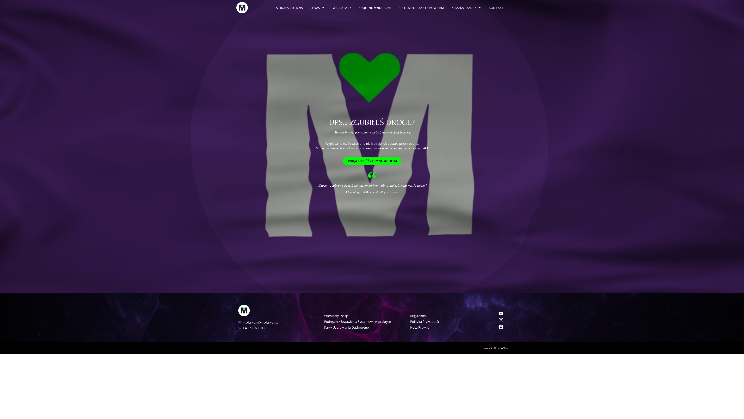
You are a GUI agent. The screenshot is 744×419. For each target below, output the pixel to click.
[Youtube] (501, 313)
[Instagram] (501, 320)
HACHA (503, 348)
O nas (315, 8)
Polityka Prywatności (425, 321)
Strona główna (289, 8)
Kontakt (496, 8)
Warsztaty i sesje (336, 316)
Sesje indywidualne (375, 8)
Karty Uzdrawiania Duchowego (346, 327)
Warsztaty (342, 8)
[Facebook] (501, 327)
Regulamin (418, 316)
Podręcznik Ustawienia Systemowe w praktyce (357, 321)
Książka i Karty (464, 8)
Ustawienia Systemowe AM (421, 8)
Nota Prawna (419, 327)
